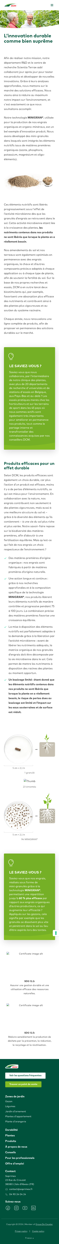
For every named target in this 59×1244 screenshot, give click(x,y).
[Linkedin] (33, 1208)
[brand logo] (10, 5)
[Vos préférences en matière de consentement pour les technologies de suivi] (56, 933)
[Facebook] (8, 1208)
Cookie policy (38, 1231)
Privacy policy (21, 1231)
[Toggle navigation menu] (52, 5)
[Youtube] (25, 1208)
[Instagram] (16, 1208)
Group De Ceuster (44, 1224)
